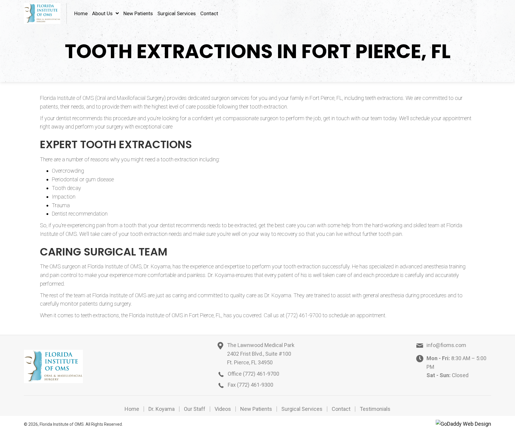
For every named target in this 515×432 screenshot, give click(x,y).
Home (132, 409)
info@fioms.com (446, 345)
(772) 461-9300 (255, 385)
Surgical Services (301, 409)
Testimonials (375, 409)
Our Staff (194, 409)
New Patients (256, 409)
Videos (223, 409)
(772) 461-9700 (261, 374)
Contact (341, 409)
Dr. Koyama (161, 409)
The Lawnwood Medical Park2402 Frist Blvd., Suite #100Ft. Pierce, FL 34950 (260, 354)
